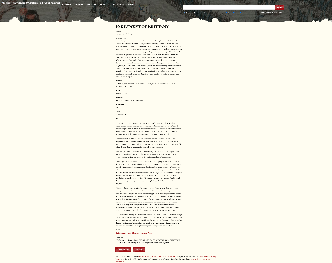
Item (230, 13)
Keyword (189, 13)
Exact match (209, 13)
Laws (130, 233)
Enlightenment (121, 233)
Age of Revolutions (123, 4)
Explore (66, 4)
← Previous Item (123, 250)
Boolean (199, 13)
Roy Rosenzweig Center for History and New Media (157, 256)
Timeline (91, 4)
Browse (79, 4)
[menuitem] (66, 4)
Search (279, 7)
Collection (245, 13)
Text (150, 233)
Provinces (143, 233)
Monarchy (136, 233)
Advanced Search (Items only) (271, 12)
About (103, 4)
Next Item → (139, 250)
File (237, 13)
